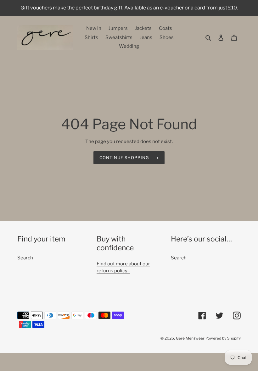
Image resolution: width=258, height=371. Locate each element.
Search (25, 258)
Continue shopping (124, 157)
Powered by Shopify (223, 338)
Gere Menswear (190, 338)
